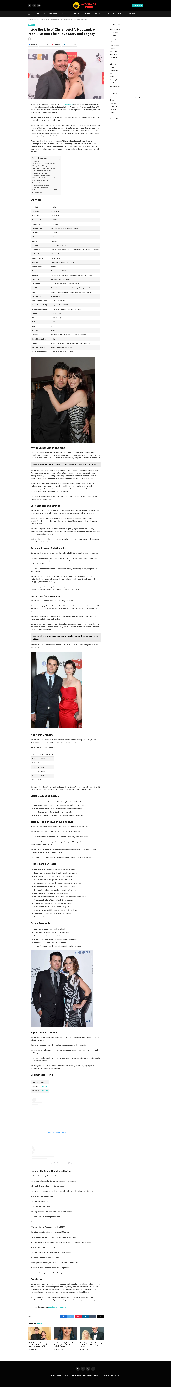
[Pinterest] (20, 122)
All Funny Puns (50, 14)
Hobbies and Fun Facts (41, 180)
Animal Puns (114, 32)
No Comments (58, 39)
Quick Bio (36, 161)
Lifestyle (77, 14)
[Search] (142, 14)
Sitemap (118, 1375)
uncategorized (114, 83)
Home (38, 14)
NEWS (112, 67)
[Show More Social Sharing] (75, 45)
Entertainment (114, 45)
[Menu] (29, 14)
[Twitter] (20, 113)
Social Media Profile (41, 187)
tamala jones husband (57, 1307)
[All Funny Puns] (85, 5)
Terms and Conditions (117, 119)
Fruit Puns (113, 54)
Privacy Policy (114, 116)
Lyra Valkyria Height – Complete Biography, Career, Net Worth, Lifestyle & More (64, 1344)
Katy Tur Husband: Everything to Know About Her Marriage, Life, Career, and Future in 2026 (38, 1344)
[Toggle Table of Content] (57, 158)
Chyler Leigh (68, 104)
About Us (113, 103)
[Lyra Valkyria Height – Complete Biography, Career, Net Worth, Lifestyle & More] (65, 1333)
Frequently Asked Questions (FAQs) (46, 190)
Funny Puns (114, 58)
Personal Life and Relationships (44, 168)
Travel (87, 14)
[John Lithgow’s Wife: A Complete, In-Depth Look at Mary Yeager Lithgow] (92, 1333)
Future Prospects (40, 183)
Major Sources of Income (41, 175)
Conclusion (38, 192)
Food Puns (113, 51)
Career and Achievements (42, 171)
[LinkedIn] (20, 118)
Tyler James (37, 39)
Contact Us (138, 5)
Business (66, 14)
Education (130, 14)
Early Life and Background (42, 166)
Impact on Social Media (41, 185)
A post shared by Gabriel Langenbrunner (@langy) (57, 1163)
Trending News (115, 80)
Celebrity (31, 24)
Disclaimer (113, 109)
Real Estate (118, 14)
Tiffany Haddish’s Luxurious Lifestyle (46, 178)
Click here (44, 1086)
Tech (111, 73)
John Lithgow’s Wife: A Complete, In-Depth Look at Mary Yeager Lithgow (91, 1344)
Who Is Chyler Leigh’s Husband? (44, 163)
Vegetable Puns (115, 86)
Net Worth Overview (40, 173)
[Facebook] (20, 109)
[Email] (20, 126)
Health (106, 14)
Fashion (97, 14)
